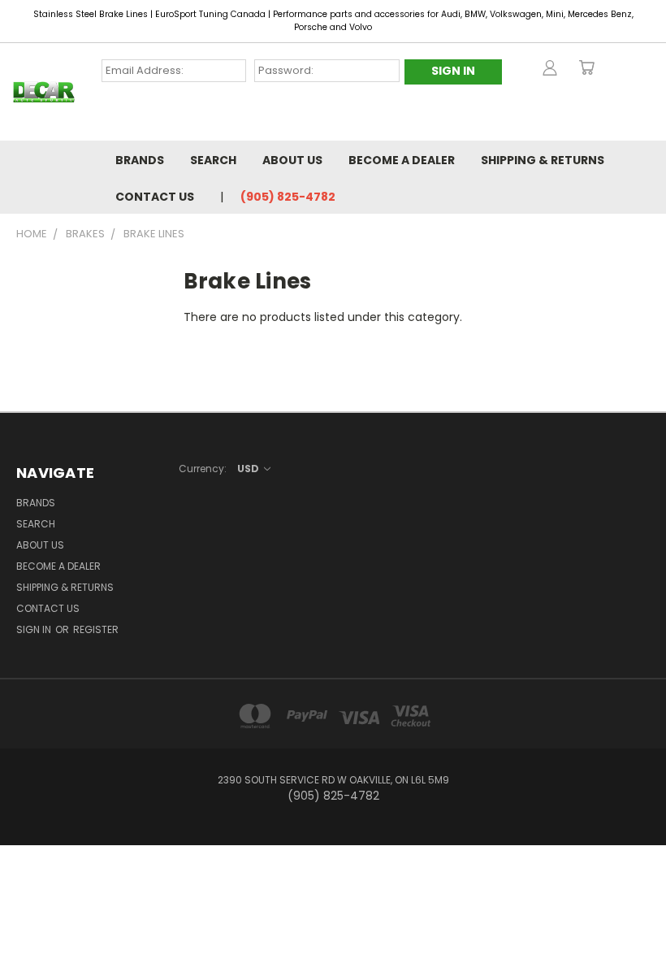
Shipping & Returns (542, 160)
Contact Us (154, 197)
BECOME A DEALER (401, 160)
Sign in (35, 629)
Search (213, 160)
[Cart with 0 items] (586, 67)
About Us (292, 160)
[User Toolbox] (550, 67)
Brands (139, 160)
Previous (641, 908)
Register (96, 629)
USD (249, 468)
